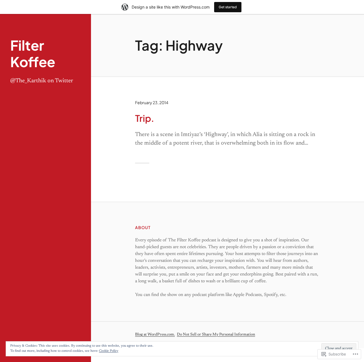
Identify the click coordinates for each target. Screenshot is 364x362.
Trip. (144, 118)
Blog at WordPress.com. (155, 335)
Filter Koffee (32, 53)
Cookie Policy (108, 351)
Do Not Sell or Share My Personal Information (216, 335)
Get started (228, 7)
